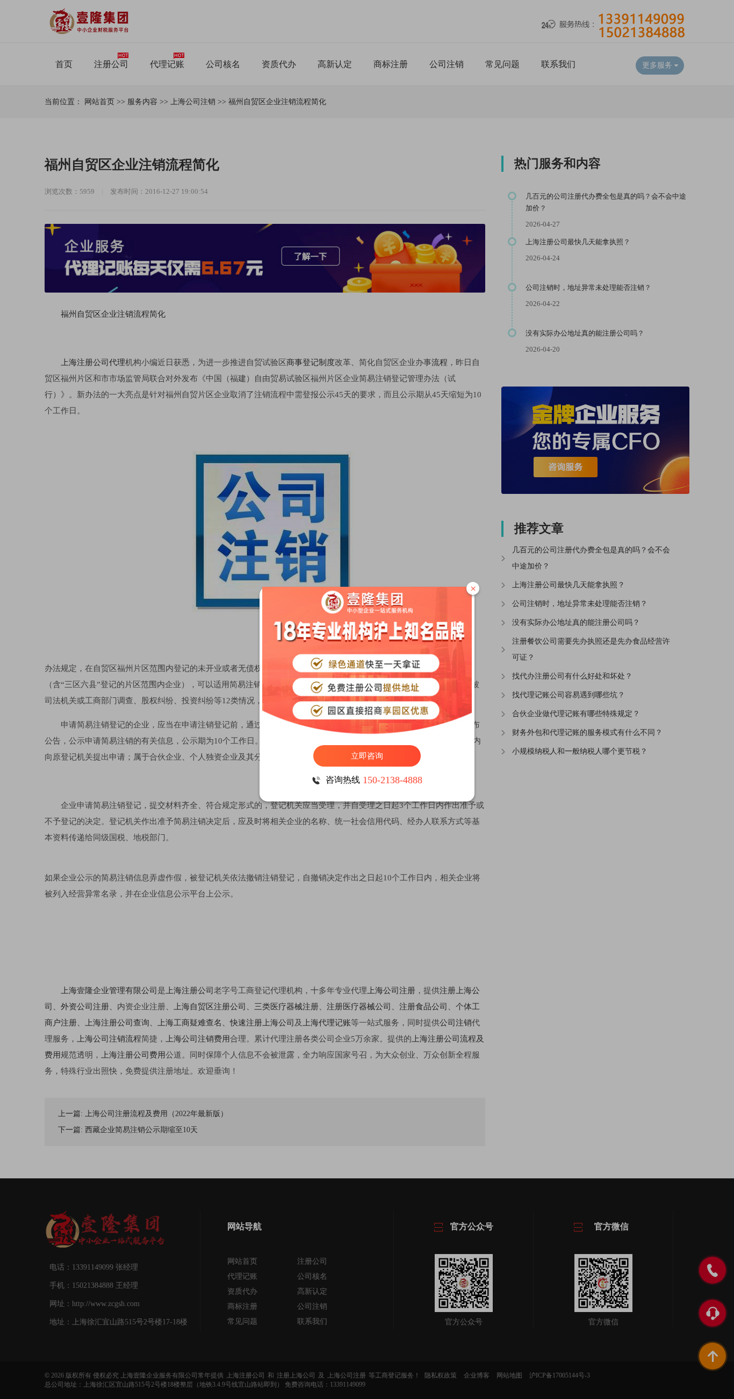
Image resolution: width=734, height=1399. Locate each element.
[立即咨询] (367, 660)
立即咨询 (367, 756)
